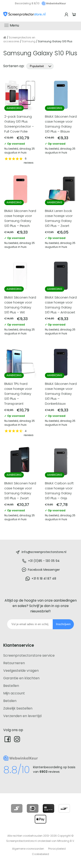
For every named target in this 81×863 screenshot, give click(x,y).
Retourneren (14, 663)
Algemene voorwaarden (28, 848)
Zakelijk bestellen (17, 708)
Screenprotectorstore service (29, 655)
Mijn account (14, 693)
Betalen (9, 700)
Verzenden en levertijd (22, 715)
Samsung (28, 41)
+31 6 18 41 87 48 (44, 578)
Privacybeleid (57, 848)
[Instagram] (17, 739)
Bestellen (11, 685)
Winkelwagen (74, 14)
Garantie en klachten (21, 678)
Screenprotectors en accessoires (19, 39)
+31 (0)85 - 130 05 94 (44, 561)
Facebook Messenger (44, 569)
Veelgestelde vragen (21, 670)
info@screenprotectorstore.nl (44, 552)
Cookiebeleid (40, 854)
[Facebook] (7, 739)
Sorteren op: (14, 65)
